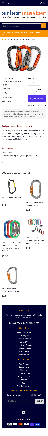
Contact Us (24, 342)
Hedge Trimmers (24, 376)
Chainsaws (24, 370)
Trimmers (24, 380)
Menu (7, 3)
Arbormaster (26, 419)
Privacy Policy (24, 351)
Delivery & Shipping (24, 348)
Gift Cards (24, 32)
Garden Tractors (24, 373)
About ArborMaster (24, 332)
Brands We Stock (24, 339)
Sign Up (40, 401)
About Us (10, 32)
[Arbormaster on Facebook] (23, 413)
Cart (44, 3)
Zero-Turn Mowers (24, 386)
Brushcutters (24, 367)
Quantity (31, 78)
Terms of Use (24, 355)
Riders (24, 383)
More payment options (37, 105)
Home (3, 32)
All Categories (24, 336)
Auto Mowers (24, 364)
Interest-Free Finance (24, 345)
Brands (17, 32)
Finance (31, 32)
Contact (37, 32)
